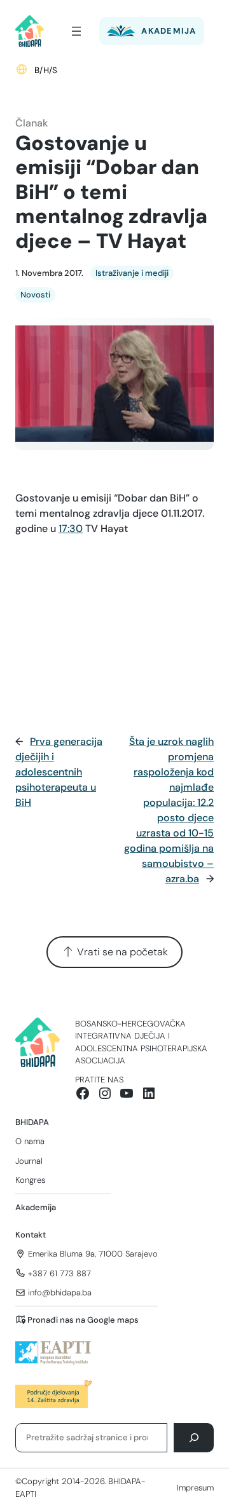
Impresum (195, 1487)
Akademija (35, 1207)
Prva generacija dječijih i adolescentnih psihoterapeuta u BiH (58, 772)
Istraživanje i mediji (132, 273)
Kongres (30, 1180)
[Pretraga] (194, 1437)
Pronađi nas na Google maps (83, 1319)
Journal (29, 1161)
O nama (30, 1141)
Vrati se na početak (121, 951)
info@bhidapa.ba (60, 1292)
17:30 (71, 528)
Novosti (35, 294)
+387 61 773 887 (59, 1273)
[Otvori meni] (76, 31)
